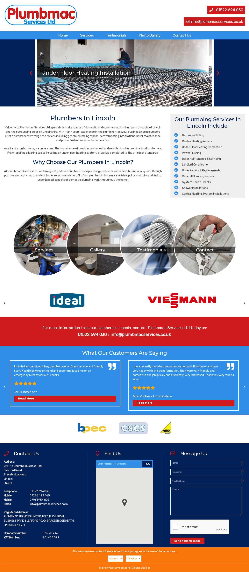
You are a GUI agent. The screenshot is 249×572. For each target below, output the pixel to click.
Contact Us (182, 35)
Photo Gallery (149, 35)
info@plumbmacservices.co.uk (216, 21)
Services (87, 35)
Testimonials (116, 35)
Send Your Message (187, 540)
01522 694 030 (229, 10)
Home (63, 35)
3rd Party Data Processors (114, 567)
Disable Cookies (141, 567)
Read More (26, 398)
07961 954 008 (39, 499)
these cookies (166, 551)
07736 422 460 (40, 495)
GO (148, 463)
